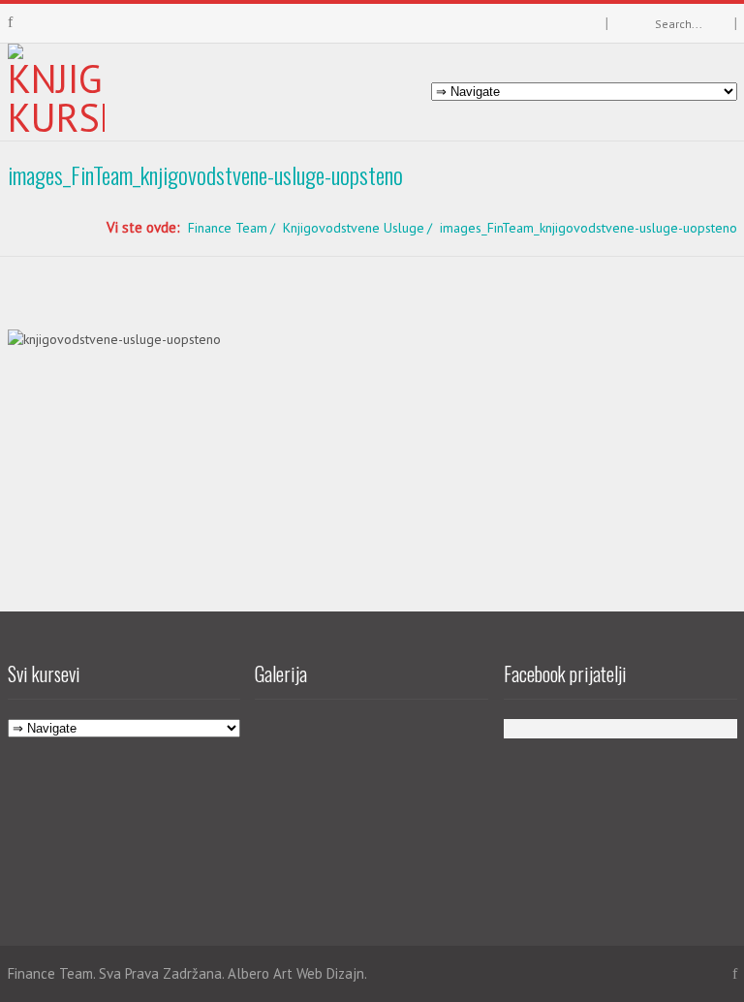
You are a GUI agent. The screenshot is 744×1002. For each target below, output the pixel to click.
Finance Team (227, 227)
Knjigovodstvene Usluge (353, 227)
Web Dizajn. (331, 973)
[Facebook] (10, 22)
